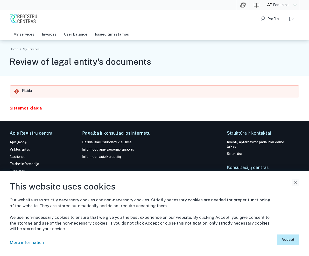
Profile (273, 19)
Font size (280, 5)
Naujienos (17, 157)
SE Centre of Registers (23, 19)
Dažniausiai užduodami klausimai (107, 142)
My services (24, 34)
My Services (31, 49)
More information (27, 242)
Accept (288, 239)
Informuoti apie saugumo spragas (108, 149)
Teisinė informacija (24, 164)
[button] (295, 5)
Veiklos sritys (20, 149)
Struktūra (234, 154)
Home (14, 49)
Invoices (49, 34)
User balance (75, 34)
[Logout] (291, 19)
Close (295, 182)
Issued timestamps (112, 34)
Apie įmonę (18, 142)
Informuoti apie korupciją (101, 157)
